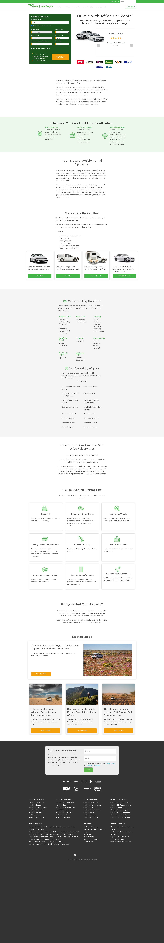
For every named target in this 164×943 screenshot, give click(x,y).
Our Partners (88, 837)
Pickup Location (36, 19)
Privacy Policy (110, 764)
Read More (41, 674)
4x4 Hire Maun (34, 815)
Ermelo (95, 341)
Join (88, 770)
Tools (105, 7)
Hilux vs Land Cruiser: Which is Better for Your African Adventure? (54, 832)
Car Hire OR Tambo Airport (120, 805)
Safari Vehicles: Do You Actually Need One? (45, 842)
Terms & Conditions (93, 765)
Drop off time (59, 35)
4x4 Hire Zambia (62, 815)
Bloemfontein (81, 322)
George (79, 358)
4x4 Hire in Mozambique (65, 807)
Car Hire (58, 7)
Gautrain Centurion (97, 321)
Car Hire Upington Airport (120, 817)
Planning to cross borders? (41, 48)
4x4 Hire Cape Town (36, 802)
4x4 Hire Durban (35, 805)
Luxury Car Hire (88, 7)
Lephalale (79, 341)
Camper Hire (76, 7)
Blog (85, 832)
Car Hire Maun (88, 812)
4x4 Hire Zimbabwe (63, 817)
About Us (98, 7)
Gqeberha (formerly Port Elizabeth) (64, 331)
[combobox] (50, 22)
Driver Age (58, 41)
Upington (62, 358)
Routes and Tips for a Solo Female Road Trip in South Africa (51, 834)
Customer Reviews (90, 827)
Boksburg (96, 324)
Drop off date (35, 35)
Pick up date (35, 29)
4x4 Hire (66, 7)
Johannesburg (98, 331)
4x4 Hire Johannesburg (38, 807)
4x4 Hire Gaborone (36, 810)
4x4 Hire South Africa (64, 812)
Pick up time (59, 29)
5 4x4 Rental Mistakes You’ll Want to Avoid (45, 839)
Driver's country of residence (40, 41)
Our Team (87, 834)
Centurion (97, 326)
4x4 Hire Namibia (62, 810)
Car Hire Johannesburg (92, 805)
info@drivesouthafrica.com (120, 842)
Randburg (97, 329)
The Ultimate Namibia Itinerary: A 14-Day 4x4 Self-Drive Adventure (54, 837)
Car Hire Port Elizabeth (92, 810)
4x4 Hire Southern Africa (65, 802)
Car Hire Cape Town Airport (120, 802)
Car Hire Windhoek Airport (120, 812)
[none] (128, 1)
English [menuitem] (122, 1)
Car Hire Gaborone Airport (120, 815)
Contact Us (131, 6)
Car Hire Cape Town (90, 802)
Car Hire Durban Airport (119, 810)
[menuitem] (128, 1)
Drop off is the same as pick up (42, 25)
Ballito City (63, 345)
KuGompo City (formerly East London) (64, 324)
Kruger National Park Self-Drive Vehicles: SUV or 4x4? (49, 844)
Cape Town (80, 360)
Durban (62, 343)
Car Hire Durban (89, 807)
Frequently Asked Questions (94, 829)
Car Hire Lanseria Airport (119, 807)
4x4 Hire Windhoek (36, 817)
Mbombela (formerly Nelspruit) (97, 345)
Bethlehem (80, 320)
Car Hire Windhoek (90, 817)
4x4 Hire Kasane (35, 812)
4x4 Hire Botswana (63, 805)
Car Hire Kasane (89, 815)
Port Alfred (63, 320)
